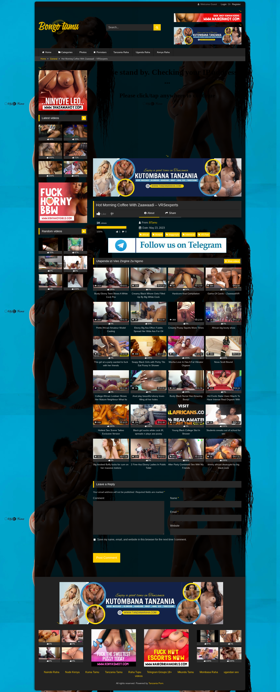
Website (175, 525)
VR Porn (205, 234)
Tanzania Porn (156, 683)
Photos (83, 52)
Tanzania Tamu (113, 672)
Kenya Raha (163, 52)
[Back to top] (270, 682)
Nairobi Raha (51, 672)
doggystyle (174, 234)
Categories (66, 52)
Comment (98, 498)
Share (172, 213)
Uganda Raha (143, 52)
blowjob (158, 234)
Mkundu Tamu (186, 672)
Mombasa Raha (209, 672)
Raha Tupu (134, 672)
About (150, 213)
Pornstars (101, 52)
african (145, 234)
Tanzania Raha (121, 52)
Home (48, 52)
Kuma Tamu (92, 672)
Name (174, 498)
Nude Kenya (72, 672)
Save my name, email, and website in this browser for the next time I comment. (142, 539)
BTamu (153, 222)
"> (58, 623)
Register (236, 4)
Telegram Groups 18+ (159, 672)
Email (174, 512)
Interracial (190, 234)
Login (224, 4)
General (53, 59)
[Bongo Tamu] (59, 27)
